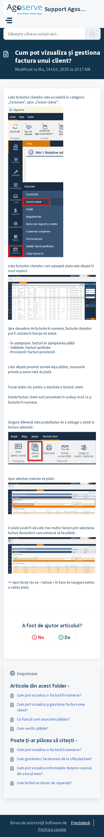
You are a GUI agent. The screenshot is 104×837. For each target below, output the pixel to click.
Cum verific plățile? (32, 728)
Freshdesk (80, 822)
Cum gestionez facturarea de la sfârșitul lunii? (54, 758)
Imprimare (27, 673)
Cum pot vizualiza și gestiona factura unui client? (51, 707)
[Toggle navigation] (8, 20)
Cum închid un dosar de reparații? (44, 782)
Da (67, 637)
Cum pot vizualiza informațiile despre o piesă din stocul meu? (54, 770)
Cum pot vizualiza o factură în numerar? (49, 695)
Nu (41, 637)
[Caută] (93, 34)
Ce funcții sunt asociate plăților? (43, 719)
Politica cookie (52, 829)
